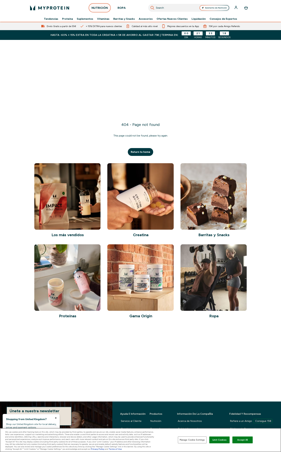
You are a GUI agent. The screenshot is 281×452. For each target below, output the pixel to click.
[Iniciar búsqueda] (152, 8)
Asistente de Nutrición (216, 8)
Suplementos (85, 19)
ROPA (122, 7)
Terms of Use (115, 449)
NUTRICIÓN (100, 7)
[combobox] (189, 8)
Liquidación (199, 19)
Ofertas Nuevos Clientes (172, 19)
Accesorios (146, 19)
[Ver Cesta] (246, 8)
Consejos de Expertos (223, 19)
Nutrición (155, 421)
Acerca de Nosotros (190, 421)
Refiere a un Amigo (250, 421)
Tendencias (51, 19)
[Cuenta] (236, 8)
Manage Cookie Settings (192, 440)
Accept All (242, 440)
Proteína (67, 19)
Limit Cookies (220, 440)
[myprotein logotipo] (49, 8)
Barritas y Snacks (124, 19)
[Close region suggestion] (55, 418)
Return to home (140, 152)
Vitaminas (103, 19)
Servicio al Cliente (131, 421)
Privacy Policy (97, 449)
